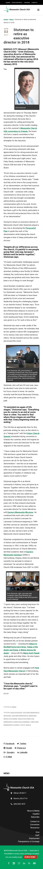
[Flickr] (13, 863)
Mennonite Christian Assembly (17, 722)
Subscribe (35, 817)
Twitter (22, 743)
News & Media (33, 811)
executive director (26, 719)
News (14, 707)
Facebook (9, 743)
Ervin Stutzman (10, 719)
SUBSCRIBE (30, 857)
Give (37, 832)
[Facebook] (8, 863)
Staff (37, 835)
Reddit (9, 748)
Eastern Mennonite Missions (20, 512)
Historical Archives (17, 2)
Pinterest (21, 748)
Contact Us (34, 2)
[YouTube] (34, 863)
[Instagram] (19, 863)
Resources (34, 828)
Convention (27, 2)
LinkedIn (23, 752)
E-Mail (9, 757)
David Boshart (16, 712)
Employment (34, 838)
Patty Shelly (26, 725)
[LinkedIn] (24, 863)
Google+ (10, 752)
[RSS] (29, 863)
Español (8, 2)
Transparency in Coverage (28, 841)
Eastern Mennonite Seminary (24, 716)
